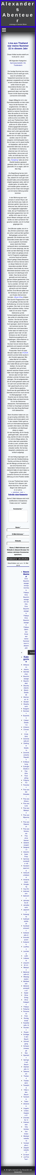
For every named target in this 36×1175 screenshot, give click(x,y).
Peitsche (26, 1009)
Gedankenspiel (26, 844)
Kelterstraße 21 (26, 934)
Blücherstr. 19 (26, 698)
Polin (26, 1016)
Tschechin (26, 1098)
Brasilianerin (26, 705)
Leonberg (26, 952)
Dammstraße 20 (26, 740)
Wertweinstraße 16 (26, 1138)
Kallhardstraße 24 (26, 921)
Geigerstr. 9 (26, 848)
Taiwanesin (26, 1072)
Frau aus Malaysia (26, 810)
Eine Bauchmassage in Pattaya (26, 611)
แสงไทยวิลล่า (26, 1158)
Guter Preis (26, 855)
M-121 (26, 965)
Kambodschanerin (26, 928)
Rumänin (26, 1028)
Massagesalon (26, 978)
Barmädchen (26, 673)
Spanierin (26, 1056)
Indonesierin (26, 892)
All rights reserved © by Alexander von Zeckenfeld (19, 1171)
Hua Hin (26, 889)
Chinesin (26, 730)
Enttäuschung (26, 763)
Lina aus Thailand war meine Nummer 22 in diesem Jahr (18, 46)
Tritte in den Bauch (26, 1092)
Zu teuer (26, 1154)
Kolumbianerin (26, 938)
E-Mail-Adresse (18, 534)
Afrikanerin (26, 666)
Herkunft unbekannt (26, 875)
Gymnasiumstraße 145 (18, 63)
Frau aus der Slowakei (26, 793)
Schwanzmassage (26, 1048)
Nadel (26, 993)
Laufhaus (26, 948)
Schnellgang (26, 1042)
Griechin (26, 852)
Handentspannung (26, 868)
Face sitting (26, 777)
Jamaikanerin (26, 906)
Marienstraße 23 (26, 973)
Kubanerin (26, 943)
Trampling (26, 1086)
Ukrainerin (26, 1105)
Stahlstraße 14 (26, 1068)
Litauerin (26, 963)
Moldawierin (26, 982)
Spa (26, 1053)
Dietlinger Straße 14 (26, 746)
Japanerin (26, 911)
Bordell (26, 702)
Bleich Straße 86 (26, 692)
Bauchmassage (26, 677)
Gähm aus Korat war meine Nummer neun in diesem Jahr (26, 638)
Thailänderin (18, 65)
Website (18, 541)
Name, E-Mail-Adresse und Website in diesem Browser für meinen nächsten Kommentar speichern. (18, 551)
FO (26, 782)
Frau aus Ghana (26, 800)
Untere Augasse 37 (26, 1113)
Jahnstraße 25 (26, 901)
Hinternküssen (26, 881)
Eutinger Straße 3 (26, 767)
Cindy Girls (26, 735)
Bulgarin (26, 709)
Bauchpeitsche (26, 686)
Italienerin (26, 897)
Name (18, 527)
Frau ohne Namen (26, 838)
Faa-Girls (26, 772)
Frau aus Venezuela (26, 831)
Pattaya (26, 1007)
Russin (26, 1032)
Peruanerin (26, 1012)
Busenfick (26, 716)
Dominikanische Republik (26, 756)
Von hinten (26, 1132)
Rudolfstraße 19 (26, 1024)
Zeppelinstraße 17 (26, 1150)
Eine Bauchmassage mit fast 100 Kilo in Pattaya (26, 585)
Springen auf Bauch (26, 1062)
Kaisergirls (26, 915)
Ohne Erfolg (26, 996)
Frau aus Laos (26, 804)
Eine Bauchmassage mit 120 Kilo (26, 599)
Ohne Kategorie (26, 1002)
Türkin (26, 1101)
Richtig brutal (26, 1019)
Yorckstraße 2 (26, 1144)
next (22, 492)
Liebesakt (26, 959)
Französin (26, 786)
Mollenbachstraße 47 (26, 988)
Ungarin (26, 1108)
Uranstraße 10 (26, 1118)
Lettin (26, 956)
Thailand (26, 1077)
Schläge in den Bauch (26, 1036)
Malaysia (26, 968)
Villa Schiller (26, 1128)
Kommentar (18, 509)
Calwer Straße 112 (26, 722)
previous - (15, 492)
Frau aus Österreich (26, 824)
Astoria (26, 669)
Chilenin (26, 727)
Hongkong (26, 885)
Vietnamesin (26, 1123)
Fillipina (26, 780)
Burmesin (26, 712)
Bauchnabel (26, 682)
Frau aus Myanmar (26, 817)
